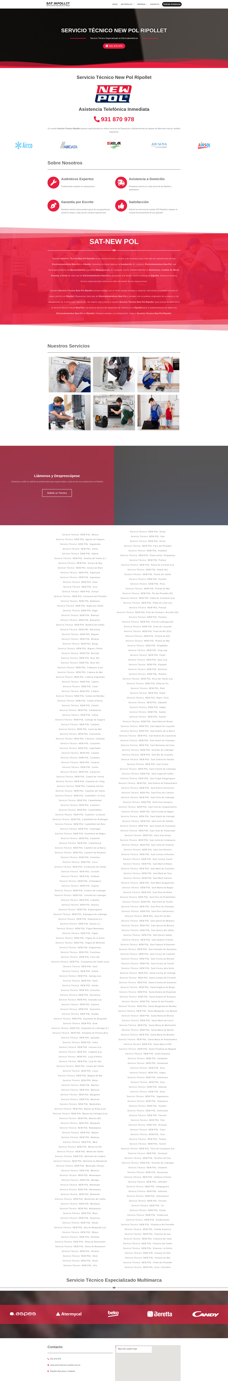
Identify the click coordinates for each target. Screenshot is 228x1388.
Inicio (115, 4)
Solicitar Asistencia (171, 4)
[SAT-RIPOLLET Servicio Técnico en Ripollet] (58, 4)
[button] (133, 4)
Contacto (154, 4)
